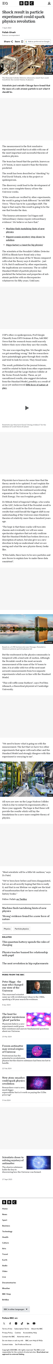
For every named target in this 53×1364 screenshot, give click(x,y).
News (4, 1214)
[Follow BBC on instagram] (16, 1323)
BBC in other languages (14, 1309)
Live (4, 1277)
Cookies (18, 1333)
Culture (5, 1243)
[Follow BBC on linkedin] (28, 1323)
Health (5, 1237)
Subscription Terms (21, 1329)
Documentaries (9, 1283)
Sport (4, 1220)
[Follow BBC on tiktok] (22, 1323)
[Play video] (26, 408)
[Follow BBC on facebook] (10, 1323)
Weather (6, 1288)
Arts (4, 1248)
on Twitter (21, 899)
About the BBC (37, 1329)
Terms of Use (7, 1329)
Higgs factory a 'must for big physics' (24, 245)
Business (6, 1226)
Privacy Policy (7, 1333)
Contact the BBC (8, 1337)
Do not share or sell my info (12, 1341)
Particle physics (22, 929)
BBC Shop (6, 1294)
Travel (5, 1254)
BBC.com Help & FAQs (34, 1341)
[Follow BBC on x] (4, 1323)
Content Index (7, 1344)
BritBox (5, 1300)
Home (5, 1209)
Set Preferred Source (23, 1344)
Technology (7, 1231)
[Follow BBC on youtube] (34, 1323)
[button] (5, 3)
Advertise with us (23, 1337)
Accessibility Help (30, 1333)
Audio (4, 1265)
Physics (7, 929)
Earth (4, 1260)
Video (4, 1271)
